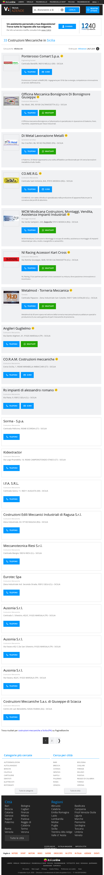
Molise (54, 822)
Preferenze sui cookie (68, 869)
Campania (80, 809)
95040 (20, 366)
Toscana (79, 828)
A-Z (89, 48)
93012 (17, 397)
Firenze (80, 769)
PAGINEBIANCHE (83, 2)
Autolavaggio (10, 765)
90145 (39, 143)
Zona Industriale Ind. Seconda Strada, (20, 584)
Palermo (57, 778)
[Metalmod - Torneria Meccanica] (11, 297)
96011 (24, 491)
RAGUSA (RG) (34, 522)
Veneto (78, 835)
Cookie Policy (54, 869)
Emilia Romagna (60, 812)
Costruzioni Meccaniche (30, 101)
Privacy (44, 869)
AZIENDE (87, 853)
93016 (22, 553)
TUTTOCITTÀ (70, 863)
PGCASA (71, 2)
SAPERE (48, 853)
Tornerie (24, 295)
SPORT (23, 853)
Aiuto (80, 869)
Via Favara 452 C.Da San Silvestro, (18, 646)
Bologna (81, 762)
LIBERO (21, 2)
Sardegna (80, 825)
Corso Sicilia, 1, (10, 366)
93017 (69, 298)
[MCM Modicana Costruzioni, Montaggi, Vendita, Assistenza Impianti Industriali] (11, 218)
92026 (30, 709)
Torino (80, 782)
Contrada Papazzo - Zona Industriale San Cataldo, (44, 298)
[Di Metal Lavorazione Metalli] (11, 142)
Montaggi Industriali (29, 219)
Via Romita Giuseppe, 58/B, (34, 260)
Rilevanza (82, 48)
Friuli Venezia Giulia (85, 812)
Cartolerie (9, 775)
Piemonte (80, 822)
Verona (80, 785)
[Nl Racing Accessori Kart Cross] (11, 259)
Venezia (56, 785)
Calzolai (8, 772)
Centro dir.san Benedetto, (15, 709)
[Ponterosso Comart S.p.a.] (11, 63)
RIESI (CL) (30, 553)
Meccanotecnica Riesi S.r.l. (22, 545)
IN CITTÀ (68, 853)
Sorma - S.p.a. (13, 421)
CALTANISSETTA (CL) (50, 104)
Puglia (54, 825)
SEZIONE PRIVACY (50, 848)
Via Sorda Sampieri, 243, (33, 222)
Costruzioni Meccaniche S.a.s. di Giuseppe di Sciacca (42, 701)
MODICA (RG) (59, 181)
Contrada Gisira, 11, (12, 491)
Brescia (56, 765)
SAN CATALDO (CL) (81, 298)
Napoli (56, 775)
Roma (55, 782)
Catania (56, 769)
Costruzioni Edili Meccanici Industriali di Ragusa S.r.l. (42, 514)
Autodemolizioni (12, 762)
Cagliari (81, 765)
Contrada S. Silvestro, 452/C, (16, 615)
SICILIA (60, 63)
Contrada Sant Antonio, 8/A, (34, 181)
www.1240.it (46, 30)
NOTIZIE (15, 853)
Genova (56, 772)
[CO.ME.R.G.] (11, 180)
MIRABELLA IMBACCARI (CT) (35, 366)
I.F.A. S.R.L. (11, 483)
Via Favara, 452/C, (11, 677)
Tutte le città (75, 790)
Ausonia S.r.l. (13, 608)
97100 (25, 522)
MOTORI (31, 853)
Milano (80, 772)
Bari (55, 762)
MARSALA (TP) (36, 335)
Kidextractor (12, 452)
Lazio (54, 815)
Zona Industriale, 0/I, (12, 522)
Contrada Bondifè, (30, 63)
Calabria (55, 809)
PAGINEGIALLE (41, 2)
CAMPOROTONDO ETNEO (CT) (44, 459)
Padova (80, 775)
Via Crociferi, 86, (29, 143)
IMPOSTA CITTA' (80, 846)
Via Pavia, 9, (8, 397)
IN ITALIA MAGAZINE (65, 846)
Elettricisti (9, 782)
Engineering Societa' (28, 60)
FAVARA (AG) (39, 709)
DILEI (77, 863)
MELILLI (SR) (50, 63)
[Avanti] (57, 740)
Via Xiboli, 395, (28, 104)
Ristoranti (9, 785)
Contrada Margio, (11, 553)
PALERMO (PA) (49, 143)
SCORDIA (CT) (33, 428)
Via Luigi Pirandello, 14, (14, 459)
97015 (49, 181)
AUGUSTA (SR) (34, 491)
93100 (37, 104)
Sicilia (54, 828)
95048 (23, 428)
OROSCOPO (58, 853)
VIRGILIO (30, 2)
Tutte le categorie (26, 790)
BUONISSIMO (47, 865)
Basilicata (80, 805)
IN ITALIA (78, 853)
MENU (94, 2)
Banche (7, 769)
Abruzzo (55, 805)
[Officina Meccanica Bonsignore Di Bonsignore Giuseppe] (11, 101)
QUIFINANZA (93, 863)
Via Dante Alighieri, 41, (13, 335)
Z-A (93, 48)
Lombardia (57, 818)
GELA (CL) (24, 397)
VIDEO (40, 853)
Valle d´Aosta (58, 835)
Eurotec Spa (12, 577)
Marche (79, 818)
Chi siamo (25, 869)
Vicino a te (18, 48)
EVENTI (96, 853)
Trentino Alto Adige (61, 832)
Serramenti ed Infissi (29, 140)
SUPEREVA (57, 865)
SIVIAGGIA (84, 863)
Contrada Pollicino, (12, 428)
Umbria (79, 832)
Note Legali (35, 869)
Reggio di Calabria (85, 778)
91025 (27, 335)
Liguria (78, 815)
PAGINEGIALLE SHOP (58, 2)
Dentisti (7, 778)
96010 (41, 63)
